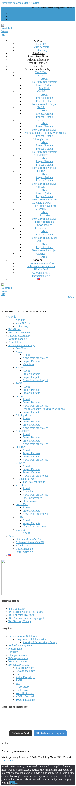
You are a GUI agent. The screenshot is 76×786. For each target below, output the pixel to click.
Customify (7, 760)
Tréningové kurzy (18, 658)
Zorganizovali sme (18, 664)
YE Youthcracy (17, 608)
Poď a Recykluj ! (25, 677)
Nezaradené (15, 648)
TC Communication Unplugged (26, 618)
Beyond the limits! (26, 670)
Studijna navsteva (18, 655)
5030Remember (24, 667)
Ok (12, 782)
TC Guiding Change (19, 621)
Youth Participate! (26, 699)
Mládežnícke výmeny (20, 645)
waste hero (22, 690)
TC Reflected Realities (21, 614)
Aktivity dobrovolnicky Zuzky (40, 642)
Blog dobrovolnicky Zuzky (31, 639)
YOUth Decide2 (25, 696)
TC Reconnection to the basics (25, 611)
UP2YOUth (22, 686)
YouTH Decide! (25, 693)
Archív (5, 751)
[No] (16, 783)
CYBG (20, 674)
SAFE (19, 680)
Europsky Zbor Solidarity (22, 635)
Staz (18, 683)
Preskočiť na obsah (12, 2)
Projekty (13, 651)
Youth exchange (17, 661)
